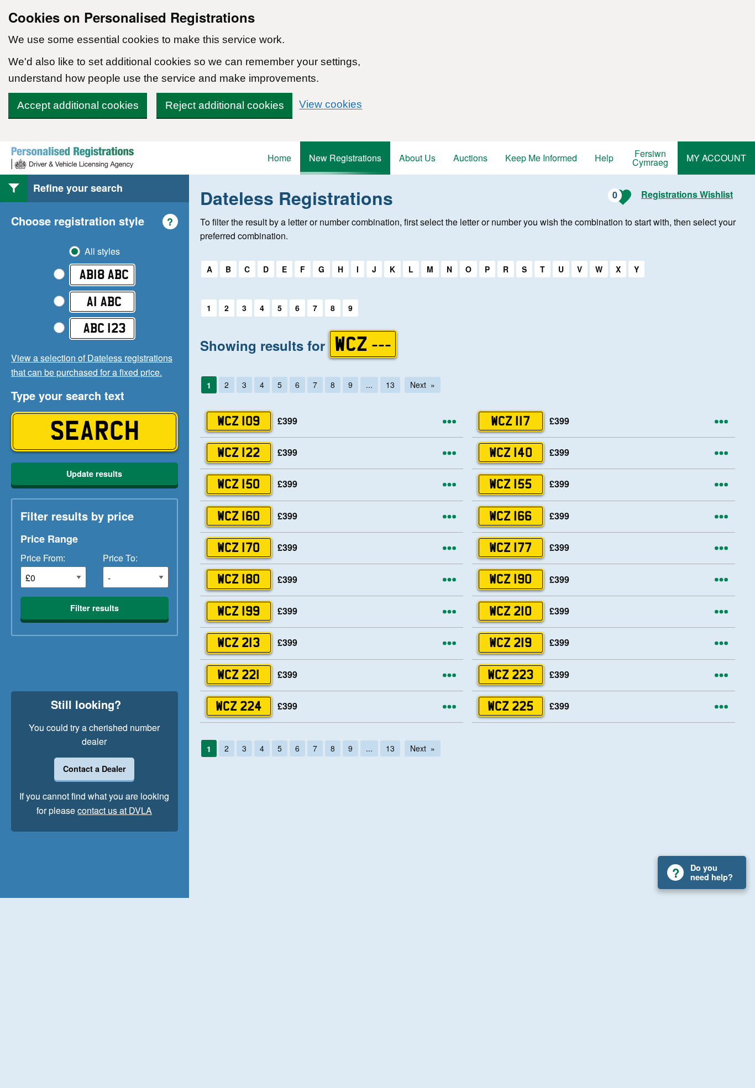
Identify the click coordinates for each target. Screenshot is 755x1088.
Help (604, 157)
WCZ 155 (510, 483)
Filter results (94, 607)
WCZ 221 (238, 674)
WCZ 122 (238, 452)
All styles (102, 251)
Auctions (470, 157)
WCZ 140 (510, 452)
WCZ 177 (510, 547)
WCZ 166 (510, 516)
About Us (417, 157)
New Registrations (345, 157)
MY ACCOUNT (716, 157)
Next (418, 384)
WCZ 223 (510, 674)
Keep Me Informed (541, 157)
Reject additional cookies (224, 105)
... (369, 384)
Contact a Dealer (94, 768)
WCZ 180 (238, 579)
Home (279, 157)
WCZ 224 (239, 706)
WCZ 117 (510, 420)
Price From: (42, 557)
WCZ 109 (238, 420)
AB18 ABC (104, 274)
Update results (94, 473)
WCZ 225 (510, 706)
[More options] (449, 422)
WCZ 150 (238, 483)
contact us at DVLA (114, 810)
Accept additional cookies (78, 105)
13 (390, 384)
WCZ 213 (238, 642)
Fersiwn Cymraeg (650, 158)
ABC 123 (104, 328)
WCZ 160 (238, 516)
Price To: (120, 557)
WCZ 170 (238, 547)
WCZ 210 (510, 611)
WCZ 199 (238, 611)
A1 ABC (104, 301)
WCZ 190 (510, 579)
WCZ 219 (510, 642)
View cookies (330, 104)
